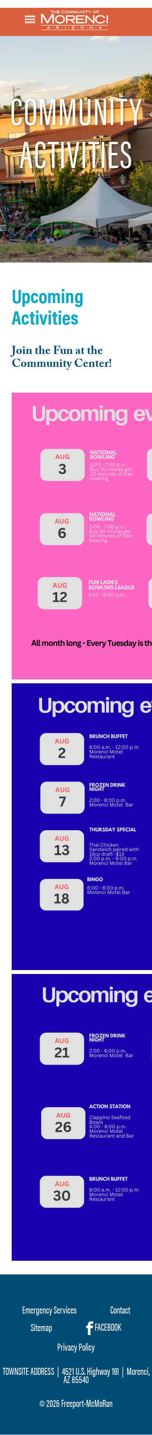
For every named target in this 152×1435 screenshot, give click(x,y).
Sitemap (41, 1327)
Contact (120, 1309)
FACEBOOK (107, 1327)
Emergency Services (49, 1309)
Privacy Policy (76, 1346)
